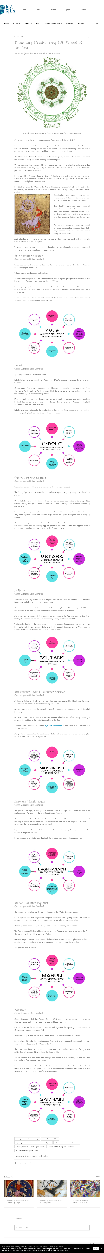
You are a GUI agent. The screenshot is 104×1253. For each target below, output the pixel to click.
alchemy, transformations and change (27, 1139)
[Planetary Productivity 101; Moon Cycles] (52, 1188)
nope (88, 1249)
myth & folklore (70, 23)
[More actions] (88, 37)
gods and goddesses (22, 1147)
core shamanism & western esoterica (52, 23)
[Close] (101, 1248)
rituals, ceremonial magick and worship (28, 1151)
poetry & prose (16, 23)
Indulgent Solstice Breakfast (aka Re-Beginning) (81, 1201)
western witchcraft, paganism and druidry (61, 1147)
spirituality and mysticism (50, 1139)
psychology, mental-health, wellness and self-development (33, 1143)
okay (95, 1249)
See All (97, 1176)
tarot (37, 23)
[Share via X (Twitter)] (20, 1163)
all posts (6, 23)
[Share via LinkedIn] (25, 1163)
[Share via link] (30, 1163)
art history (81, 23)
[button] (97, 23)
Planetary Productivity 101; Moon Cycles (51, 1201)
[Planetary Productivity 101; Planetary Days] (19, 1188)
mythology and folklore (38, 1147)
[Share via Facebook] (15, 1163)
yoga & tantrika (28, 23)
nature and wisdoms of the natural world (67, 1143)
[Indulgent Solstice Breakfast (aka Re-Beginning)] (85, 1188)
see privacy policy (62, 1250)
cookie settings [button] (78, 1249)
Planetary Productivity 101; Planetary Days (18, 1201)
